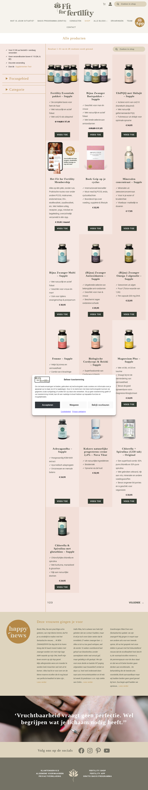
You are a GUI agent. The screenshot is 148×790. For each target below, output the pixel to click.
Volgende (136, 602)
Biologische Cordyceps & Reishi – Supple (95, 361)
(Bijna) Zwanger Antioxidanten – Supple (95, 275)
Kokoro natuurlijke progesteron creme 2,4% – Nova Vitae (96, 451)
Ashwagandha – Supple (62, 450)
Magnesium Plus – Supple (129, 360)
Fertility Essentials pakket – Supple (62, 95)
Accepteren (47, 405)
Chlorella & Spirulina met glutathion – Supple (62, 548)
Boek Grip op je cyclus (96, 181)
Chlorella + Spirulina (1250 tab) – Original (128, 451)
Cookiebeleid (66, 411)
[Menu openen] (110, 4)
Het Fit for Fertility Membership (62, 181)
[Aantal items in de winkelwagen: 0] (104, 4)
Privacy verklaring (79, 411)
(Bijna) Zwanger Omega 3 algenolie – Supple (128, 275)
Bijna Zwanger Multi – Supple (62, 274)
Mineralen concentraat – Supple (129, 181)
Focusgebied (19, 78)
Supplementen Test (23, 67)
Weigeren (74, 405)
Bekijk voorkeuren (100, 405)
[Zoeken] (118, 4)
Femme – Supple (62, 358)
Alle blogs (100, 21)
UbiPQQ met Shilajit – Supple (129, 95)
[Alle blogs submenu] (106, 21)
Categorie (16, 89)
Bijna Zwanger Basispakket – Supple (95, 96)
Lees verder (41, 682)
